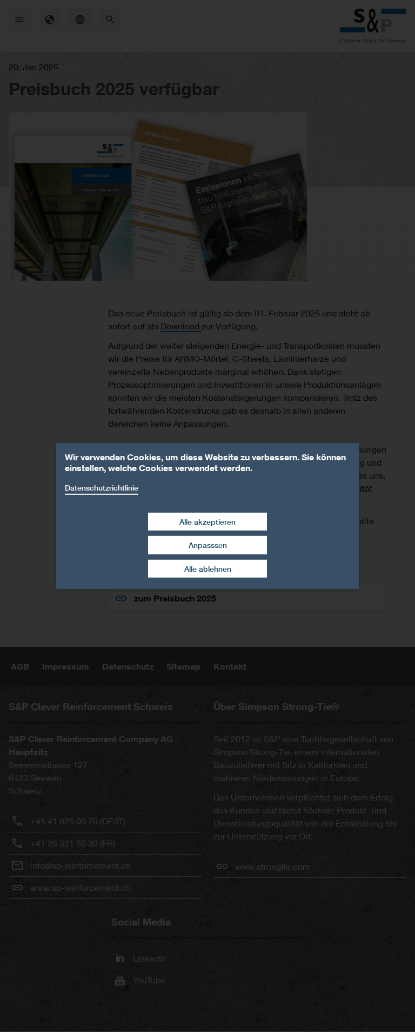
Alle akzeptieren (207, 521)
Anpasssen (208, 545)
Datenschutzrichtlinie (101, 487)
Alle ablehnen (207, 568)
